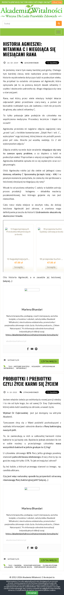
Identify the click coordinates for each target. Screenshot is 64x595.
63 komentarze (31, 63)
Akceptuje (32, 593)
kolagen (36, 366)
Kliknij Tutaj (56, 2)
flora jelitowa (50, 565)
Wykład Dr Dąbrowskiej (15, 413)
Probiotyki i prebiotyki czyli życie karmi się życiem (30, 381)
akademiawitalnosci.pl (16, 341)
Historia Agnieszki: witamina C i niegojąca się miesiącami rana (29, 49)
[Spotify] (36, 349)
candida (17, 565)
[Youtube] (32, 349)
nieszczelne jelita (23, 567)
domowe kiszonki (32, 565)
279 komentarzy (31, 392)
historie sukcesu (21, 366)
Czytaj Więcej (49, 361)
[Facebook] (27, 349)
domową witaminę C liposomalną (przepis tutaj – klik (29, 174)
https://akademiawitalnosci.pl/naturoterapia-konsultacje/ (32, 334)
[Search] (59, 23)
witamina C (21, 368)
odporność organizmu (45, 567)
